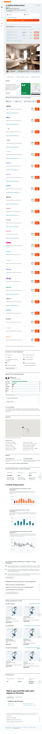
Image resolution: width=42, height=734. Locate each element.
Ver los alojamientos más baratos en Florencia (32, 625)
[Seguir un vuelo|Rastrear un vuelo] (1, 15)
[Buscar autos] (1, 9)
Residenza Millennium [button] (10, 639)
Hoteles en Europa (19, 727)
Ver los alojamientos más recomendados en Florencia (32, 648)
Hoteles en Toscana (32, 727)
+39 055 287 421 (9, 11)
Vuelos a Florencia (11, 703)
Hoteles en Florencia (11, 705)
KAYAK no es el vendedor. (11, 717)
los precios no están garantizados (30, 714)
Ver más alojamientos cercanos (34, 603)
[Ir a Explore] (1, 13)
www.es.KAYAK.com (8, 727)
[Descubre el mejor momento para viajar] (1, 17)
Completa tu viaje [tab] (10, 696)
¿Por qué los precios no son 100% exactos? (15, 721)
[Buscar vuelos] (1, 5)
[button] (2, 1)
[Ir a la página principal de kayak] (7, 1)
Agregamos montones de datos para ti (14, 719)
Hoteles (14, 727)
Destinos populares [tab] (18, 696)
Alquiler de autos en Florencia (28, 703)
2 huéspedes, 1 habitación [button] (12, 17)
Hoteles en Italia (25, 727)
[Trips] (1, 20)
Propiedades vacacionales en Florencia (29, 705)
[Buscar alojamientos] (1, 7)
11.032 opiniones (16, 8)
